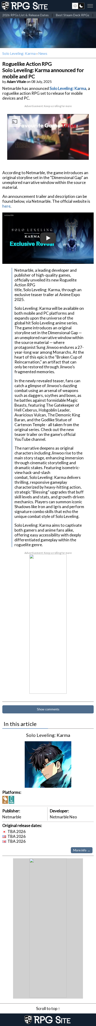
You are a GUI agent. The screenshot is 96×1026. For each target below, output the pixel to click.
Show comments (48, 709)
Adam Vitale (16, 81)
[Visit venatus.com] (79, 152)
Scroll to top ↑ (48, 1008)
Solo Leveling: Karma (19, 53)
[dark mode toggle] (78, 6)
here (6, 206)
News (42, 53)
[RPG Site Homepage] (25, 5)
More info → (81, 850)
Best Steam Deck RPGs (72, 15)
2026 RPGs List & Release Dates (25, 15)
